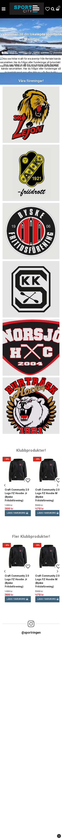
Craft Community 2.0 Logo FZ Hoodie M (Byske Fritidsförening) (47, 495)
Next (57, 485)
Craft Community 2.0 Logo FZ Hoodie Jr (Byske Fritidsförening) (17, 495)
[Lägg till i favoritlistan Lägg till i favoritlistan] (17, 470)
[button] (47, 9)
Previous (5, 485)
